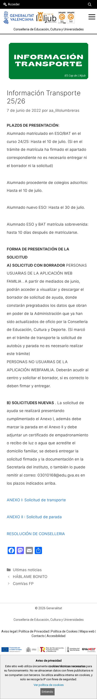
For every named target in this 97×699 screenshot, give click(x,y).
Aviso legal (9, 631)
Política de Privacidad (34, 631)
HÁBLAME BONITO (30, 576)
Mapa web (87, 631)
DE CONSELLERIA (48, 534)
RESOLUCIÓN (19, 534)
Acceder (14, 4)
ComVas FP (23, 583)
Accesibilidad (56, 636)
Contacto (38, 636)
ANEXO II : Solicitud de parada (34, 517)
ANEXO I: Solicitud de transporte (36, 500)
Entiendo (47, 691)
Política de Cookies (64, 631)
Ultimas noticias (27, 570)
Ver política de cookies (49, 685)
